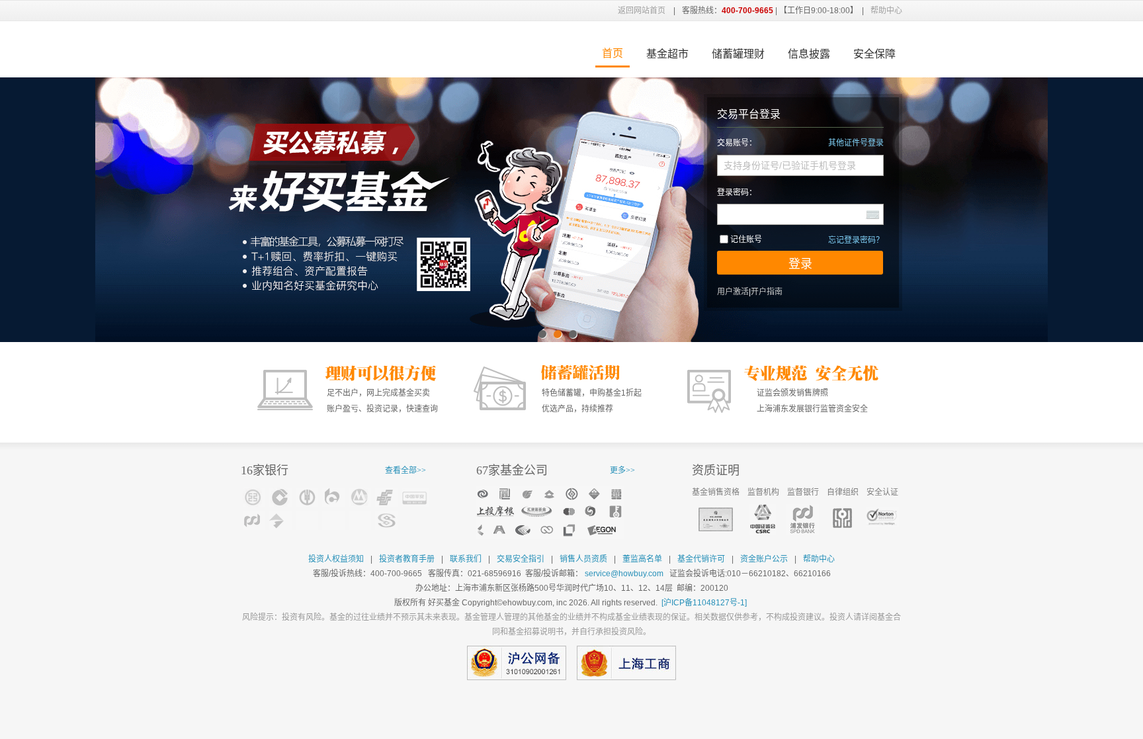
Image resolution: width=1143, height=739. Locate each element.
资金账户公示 (764, 559)
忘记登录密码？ (856, 240)
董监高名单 (642, 559)
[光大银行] (360, 520)
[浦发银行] (254, 520)
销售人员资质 (583, 559)
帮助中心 (886, 10)
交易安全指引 (520, 559)
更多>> (622, 470)
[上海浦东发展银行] (802, 519)
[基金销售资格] (715, 519)
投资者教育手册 (407, 559)
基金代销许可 (701, 559)
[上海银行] (280, 520)
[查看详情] (550, 512)
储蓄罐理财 (738, 54)
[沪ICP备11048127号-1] (704, 602)
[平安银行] (415, 497)
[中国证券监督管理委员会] (762, 519)
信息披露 (809, 54)
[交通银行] (333, 497)
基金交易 (343, 49)
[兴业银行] (333, 520)
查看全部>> (405, 470)
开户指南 (767, 291)
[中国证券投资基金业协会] (842, 518)
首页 (612, 53)
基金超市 (667, 54)
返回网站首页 (641, 10)
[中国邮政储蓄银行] (386, 497)
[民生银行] (386, 520)
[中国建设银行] (280, 497)
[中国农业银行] (307, 497)
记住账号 (746, 239)
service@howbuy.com (624, 573)
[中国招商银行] (360, 497)
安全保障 (874, 54)
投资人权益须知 (336, 559)
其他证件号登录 (856, 143)
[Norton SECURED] (882, 517)
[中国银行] (307, 520)
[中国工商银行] (254, 497)
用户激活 (733, 291)
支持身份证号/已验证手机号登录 (790, 165)
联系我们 (466, 559)
